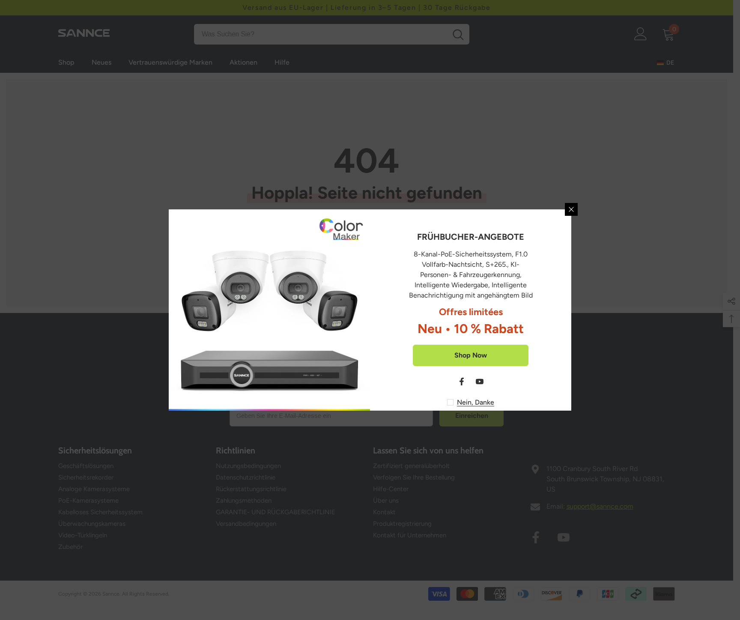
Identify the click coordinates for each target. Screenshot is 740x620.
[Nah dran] (571, 209)
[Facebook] (462, 381)
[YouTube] (480, 381)
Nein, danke (475, 402)
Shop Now (470, 355)
